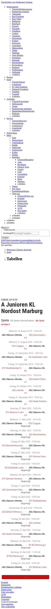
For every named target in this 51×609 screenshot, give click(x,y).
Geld (19, 172)
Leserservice (17, 126)
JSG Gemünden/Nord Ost (15, 489)
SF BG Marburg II (37, 545)
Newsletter (22, 211)
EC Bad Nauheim (19, 87)
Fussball (15, 94)
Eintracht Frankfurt (20, 89)
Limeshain (16, 45)
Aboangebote (18, 123)
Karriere (20, 177)
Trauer (15, 106)
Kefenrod (16, 43)
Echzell (15, 26)
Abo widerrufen (8, 606)
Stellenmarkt (17, 104)
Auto (19, 162)
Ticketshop (37, 243)
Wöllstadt (16, 72)
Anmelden (14, 240)
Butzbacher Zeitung (20, 12)
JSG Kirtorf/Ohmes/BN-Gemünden (19, 512)
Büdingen (16, 21)
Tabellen (15, 92)
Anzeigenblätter (26, 240)
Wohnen (21, 181)
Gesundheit (22, 174)
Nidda (14, 50)
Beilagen (16, 113)
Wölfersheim (17, 70)
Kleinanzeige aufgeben (22, 109)
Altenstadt (16, 14)
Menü (3, 227)
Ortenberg (16, 58)
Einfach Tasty (23, 167)
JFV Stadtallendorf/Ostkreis (16, 368)
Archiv (36, 240)
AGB (19, 208)
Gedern (15, 33)
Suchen (5, 238)
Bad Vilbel (16, 19)
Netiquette (21, 206)
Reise (19, 179)
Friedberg (16, 31)
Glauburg (16, 36)
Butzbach (16, 24)
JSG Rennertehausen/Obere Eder (18, 445)
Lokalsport (16, 84)
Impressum (22, 201)
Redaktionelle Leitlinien (11, 587)
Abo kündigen (7, 604)
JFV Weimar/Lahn (14, 412)
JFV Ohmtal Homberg (39, 456)
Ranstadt (15, 60)
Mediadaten (6, 597)
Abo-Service (11, 243)
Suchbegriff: (8, 233)
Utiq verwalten (7, 592)
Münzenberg (17, 48)
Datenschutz (22, 203)
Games (20, 169)
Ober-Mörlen (17, 55)
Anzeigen (5, 599)
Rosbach (15, 67)
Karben (15, 41)
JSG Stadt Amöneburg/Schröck (18, 534)
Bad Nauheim (18, 16)
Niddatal (15, 53)
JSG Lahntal (18, 390)
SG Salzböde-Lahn (38, 357)
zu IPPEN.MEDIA (25, 243)
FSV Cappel (18, 346)
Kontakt (20, 198)
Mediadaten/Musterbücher (23, 111)
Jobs (3, 240)
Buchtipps (21, 164)
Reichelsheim (18, 62)
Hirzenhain (16, 38)
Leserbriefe (17, 128)
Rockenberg (17, 65)
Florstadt (15, 29)
